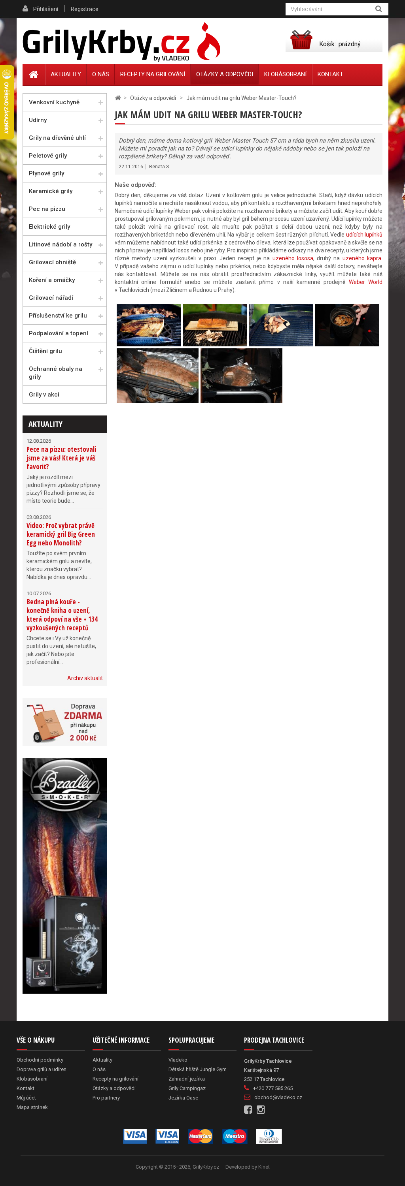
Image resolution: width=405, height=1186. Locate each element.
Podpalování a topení (58, 333)
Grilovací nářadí (51, 297)
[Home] (34, 74)
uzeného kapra (362, 258)
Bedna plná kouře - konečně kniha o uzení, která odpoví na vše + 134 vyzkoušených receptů (62, 614)
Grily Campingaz (187, 1088)
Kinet (264, 1167)
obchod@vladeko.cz (278, 1097)
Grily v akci (44, 394)
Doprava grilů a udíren (41, 1069)
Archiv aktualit (85, 678)
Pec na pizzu (47, 208)
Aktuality (45, 424)
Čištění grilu (45, 351)
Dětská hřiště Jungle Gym (197, 1069)
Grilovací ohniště (52, 262)
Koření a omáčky (52, 280)
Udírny (38, 120)
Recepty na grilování (152, 74)
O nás (100, 74)
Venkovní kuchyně (54, 102)
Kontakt (330, 74)
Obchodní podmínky (40, 1060)
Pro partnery (106, 1098)
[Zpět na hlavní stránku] (118, 98)
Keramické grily (50, 191)
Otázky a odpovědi (224, 74)
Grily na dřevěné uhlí (57, 137)
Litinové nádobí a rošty (60, 244)
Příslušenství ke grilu (58, 315)
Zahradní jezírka (186, 1079)
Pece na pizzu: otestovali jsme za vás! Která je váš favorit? (61, 458)
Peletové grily (48, 155)
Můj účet (26, 1098)
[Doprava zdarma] (65, 722)
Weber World (365, 282)
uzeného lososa (293, 258)
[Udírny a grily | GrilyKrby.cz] (121, 42)
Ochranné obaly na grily (55, 372)
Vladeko (177, 1060)
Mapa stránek (32, 1107)
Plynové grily (46, 173)
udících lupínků (364, 234)
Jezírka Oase (183, 1098)
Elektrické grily (49, 226)
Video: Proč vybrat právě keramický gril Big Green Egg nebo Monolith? (60, 534)
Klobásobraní (285, 74)
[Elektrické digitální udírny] (65, 876)
